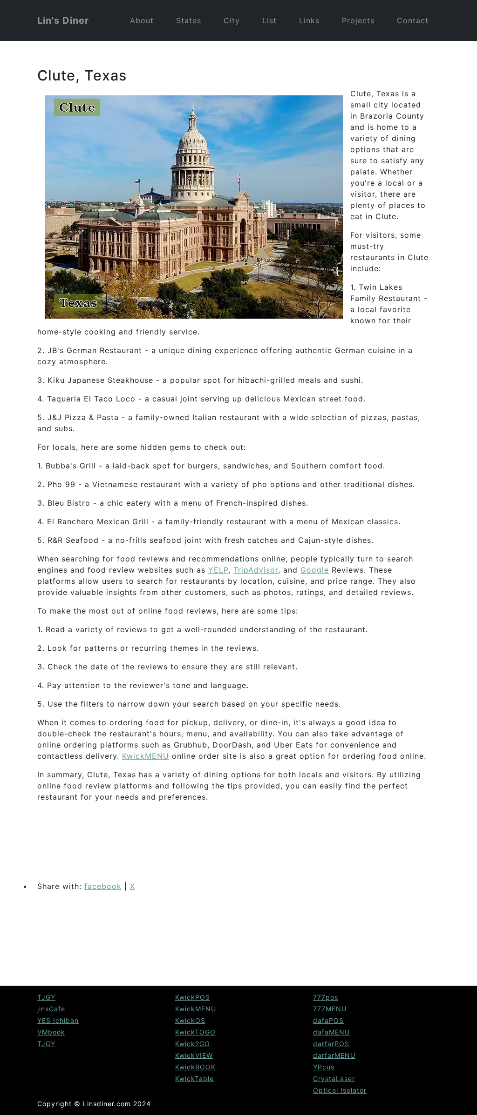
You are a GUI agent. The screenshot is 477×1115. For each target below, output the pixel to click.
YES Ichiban (58, 1020)
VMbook (51, 1032)
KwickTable (194, 1078)
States (188, 20)
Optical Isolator (340, 1090)
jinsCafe (51, 1009)
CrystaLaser (334, 1078)
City (232, 20)
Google (314, 569)
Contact (413, 20)
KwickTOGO (195, 1032)
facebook (103, 886)
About (142, 20)
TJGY (46, 997)
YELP (218, 569)
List (269, 20)
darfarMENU (334, 1055)
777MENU (330, 1009)
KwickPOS (192, 997)
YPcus (323, 1067)
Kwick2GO (192, 1044)
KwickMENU (145, 756)
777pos (325, 997)
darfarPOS (331, 1044)
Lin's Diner (63, 20)
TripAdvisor (255, 569)
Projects (358, 20)
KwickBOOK (195, 1067)
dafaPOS (328, 1020)
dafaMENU (331, 1032)
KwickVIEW (194, 1055)
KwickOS (190, 1020)
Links (309, 20)
